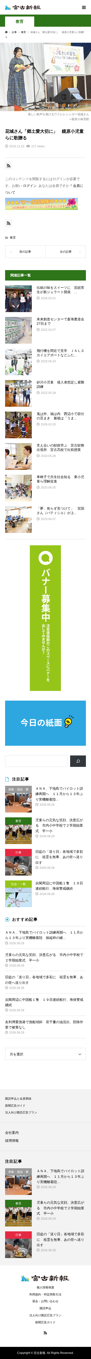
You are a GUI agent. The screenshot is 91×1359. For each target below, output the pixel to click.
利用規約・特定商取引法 (45, 1294)
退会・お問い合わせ (45, 1301)
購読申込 (45, 1308)
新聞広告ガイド (15, 1105)
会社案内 (12, 1133)
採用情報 (12, 1141)
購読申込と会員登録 (18, 1098)
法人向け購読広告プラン (21, 1112)
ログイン (30, 186)
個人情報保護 (45, 1287)
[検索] (78, 761)
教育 (20, 21)
